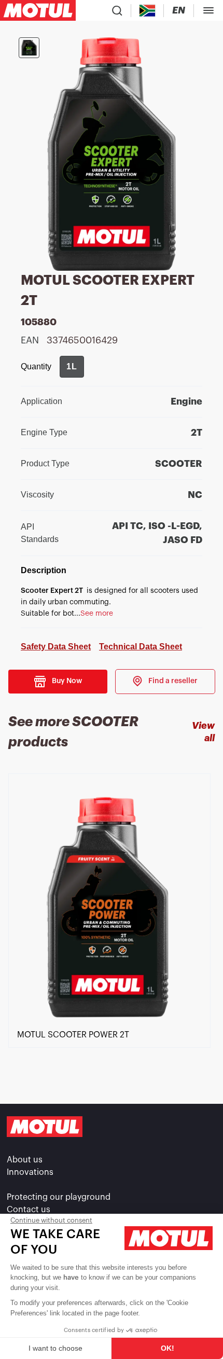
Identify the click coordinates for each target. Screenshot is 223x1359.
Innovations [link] (30, 1172)
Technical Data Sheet (140, 646)
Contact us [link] (28, 1209)
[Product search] (117, 10)
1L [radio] (71, 366)
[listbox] (111, 928)
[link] (165, 682)
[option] (111, 928)
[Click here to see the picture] (29, 47)
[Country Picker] (147, 11)
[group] (72, 367)
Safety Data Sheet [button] (56, 646)
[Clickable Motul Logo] (38, 10)
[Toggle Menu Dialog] (208, 10)
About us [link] (25, 1160)
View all (203, 731)
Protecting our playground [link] (58, 1197)
